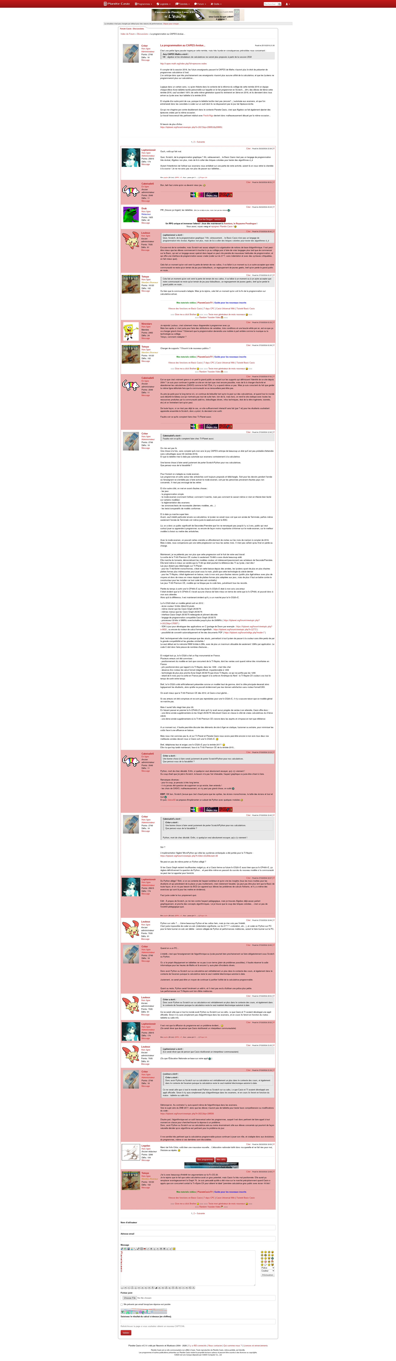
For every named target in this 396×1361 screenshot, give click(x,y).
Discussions (142, 34)
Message (145, 60)
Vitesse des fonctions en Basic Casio (185, 308)
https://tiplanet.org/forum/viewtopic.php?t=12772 (235, 629)
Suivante (201, 142)
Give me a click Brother (186, 314)
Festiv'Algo (208, 115)
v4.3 (143, 1345)
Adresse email (127, 1234)
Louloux (145, 232)
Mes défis (221, 1159)
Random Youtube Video (209, 317)
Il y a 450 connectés (197, 1345)
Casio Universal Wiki (225, 308)
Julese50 (171, 800)
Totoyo (145, 276)
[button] (143, 4)
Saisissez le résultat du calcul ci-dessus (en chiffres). (146, 1316)
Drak (144, 208)
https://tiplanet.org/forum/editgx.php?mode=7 (244, 632)
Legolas (146, 1145)
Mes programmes (205, 1159)
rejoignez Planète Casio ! (222, 226)
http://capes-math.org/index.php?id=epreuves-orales (183, 63)
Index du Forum (128, 34)
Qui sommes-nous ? (233, 1345)
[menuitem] (143, 4)
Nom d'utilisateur (129, 1222)
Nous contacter (215, 1345)
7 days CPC (209, 308)
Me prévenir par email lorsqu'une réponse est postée (147, 1304)
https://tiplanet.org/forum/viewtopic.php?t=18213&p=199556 (187, 1113)
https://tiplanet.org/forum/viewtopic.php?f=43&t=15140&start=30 (189, 856)
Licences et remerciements (255, 1345)
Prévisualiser (267, 1275)
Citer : (249, 148)
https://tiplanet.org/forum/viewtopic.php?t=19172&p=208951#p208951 (191, 127)
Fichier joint (126, 1293)
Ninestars (147, 323)
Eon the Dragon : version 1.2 (211, 219)
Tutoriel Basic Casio (246, 308)
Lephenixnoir (149, 150)
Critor (144, 45)
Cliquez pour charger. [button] (171, 23)
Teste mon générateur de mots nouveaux (227, 314)
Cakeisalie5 (148, 183)
